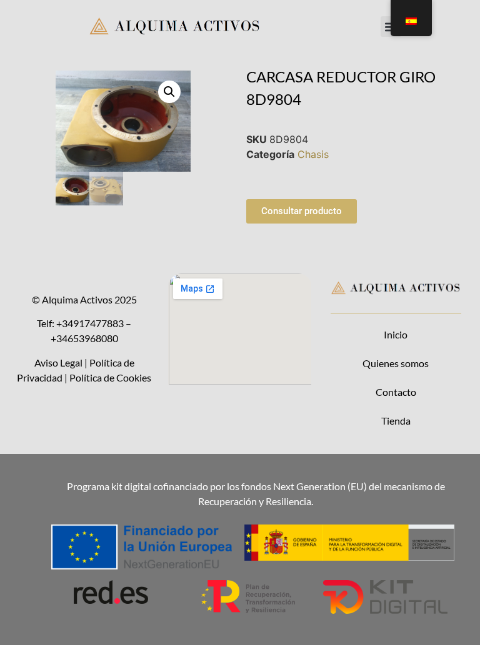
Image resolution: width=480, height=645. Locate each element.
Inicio (396, 334)
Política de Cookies (110, 377)
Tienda (396, 420)
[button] (169, 92)
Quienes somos (395, 363)
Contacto (396, 392)
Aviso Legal (58, 362)
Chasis (313, 154)
